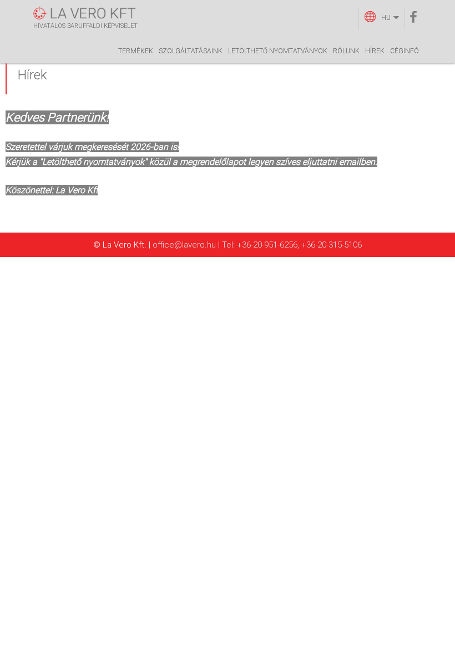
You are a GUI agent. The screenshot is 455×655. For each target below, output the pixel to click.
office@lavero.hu (184, 245)
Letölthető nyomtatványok (277, 51)
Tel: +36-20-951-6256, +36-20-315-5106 (292, 245)
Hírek (375, 51)
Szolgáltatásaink (191, 51)
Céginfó (404, 51)
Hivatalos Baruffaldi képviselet (85, 25)
